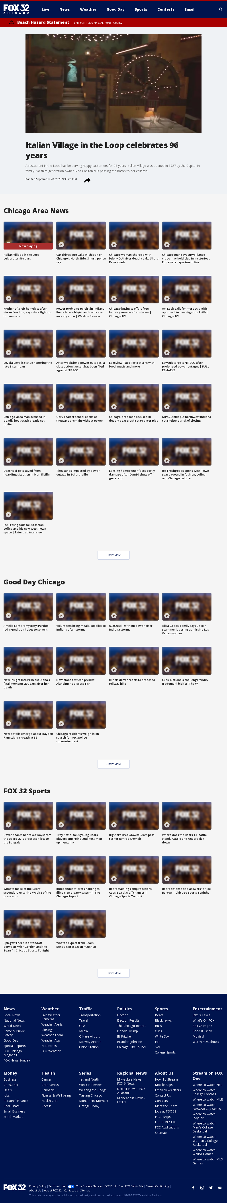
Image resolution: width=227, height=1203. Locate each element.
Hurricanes (49, 1046)
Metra (83, 1031)
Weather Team (52, 1035)
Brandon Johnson (129, 1042)
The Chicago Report (131, 1026)
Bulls (158, 1026)
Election (122, 1015)
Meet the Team (166, 1106)
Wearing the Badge (93, 1090)
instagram (202, 1187)
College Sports (165, 1052)
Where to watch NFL (207, 1085)
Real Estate (12, 1106)
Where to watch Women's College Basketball (205, 1140)
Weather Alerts (52, 1024)
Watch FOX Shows (206, 1042)
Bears (159, 1015)
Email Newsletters (168, 1090)
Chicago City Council (131, 1047)
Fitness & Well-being (56, 1095)
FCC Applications (167, 1127)
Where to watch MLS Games (208, 1161)
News (9, 1008)
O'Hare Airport (89, 1036)
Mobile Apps (164, 1085)
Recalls (46, 1106)
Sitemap (161, 1132)
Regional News (132, 1073)
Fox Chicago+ (202, 1026)
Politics (124, 1008)
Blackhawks (163, 1020)
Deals (8, 1090)
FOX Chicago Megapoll (13, 1053)
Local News (12, 1015)
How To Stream (166, 1079)
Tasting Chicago (90, 1095)
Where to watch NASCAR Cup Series (207, 1107)
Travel (83, 1020)
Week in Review (90, 1085)
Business (10, 1079)
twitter (211, 1187)
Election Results (128, 1020)
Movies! (198, 1036)
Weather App (50, 1040)
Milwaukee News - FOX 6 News (130, 1081)
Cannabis (48, 1090)
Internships (163, 1117)
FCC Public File (165, 1122)
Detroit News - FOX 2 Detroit (131, 1091)
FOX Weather (51, 1051)
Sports (161, 1008)
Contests (161, 1101)
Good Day (11, 1040)
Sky (157, 1047)
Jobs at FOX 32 (165, 1111)
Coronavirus (50, 1085)
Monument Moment (93, 1101)
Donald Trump (127, 1031)
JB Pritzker (124, 1036)
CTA (82, 1026)
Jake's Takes (201, 1015)
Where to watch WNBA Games (204, 1152)
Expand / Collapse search (220, 9)
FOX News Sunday (17, 1060)
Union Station (89, 1047)
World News (12, 1026)
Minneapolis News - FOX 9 (131, 1100)
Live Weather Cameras (50, 1017)
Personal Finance (16, 1101)
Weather (50, 1008)
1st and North (89, 1079)
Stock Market (13, 1117)
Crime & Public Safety (14, 1033)
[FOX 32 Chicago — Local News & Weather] (18, 9)
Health (48, 1073)
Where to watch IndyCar (204, 1116)
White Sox (162, 1036)
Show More (113, 555)
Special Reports (15, 1046)
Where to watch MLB (208, 1099)
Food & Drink (202, 1031)
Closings (47, 1030)
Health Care (49, 1101)
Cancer (46, 1079)
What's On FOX (203, 1020)
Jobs (7, 1095)
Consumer (11, 1085)
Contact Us (163, 1095)
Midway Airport (90, 1042)
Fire (157, 1042)
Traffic (85, 1008)
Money (10, 1073)
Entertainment (207, 1008)
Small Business (14, 1111)
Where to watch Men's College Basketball (204, 1127)
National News (14, 1020)
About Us (164, 1073)
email (219, 1187)
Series (85, 1073)
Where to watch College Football (204, 1092)
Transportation (90, 1015)
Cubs (158, 1031)
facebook (193, 1187)
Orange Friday (89, 1106)
